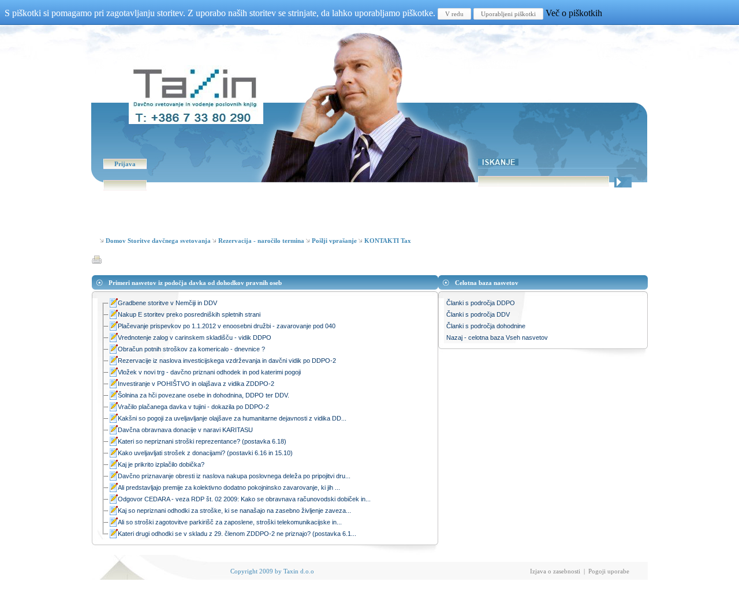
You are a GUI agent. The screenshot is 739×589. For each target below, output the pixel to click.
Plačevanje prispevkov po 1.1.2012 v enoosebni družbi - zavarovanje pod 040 (226, 325)
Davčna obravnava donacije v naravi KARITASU (185, 429)
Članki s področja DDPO (480, 302)
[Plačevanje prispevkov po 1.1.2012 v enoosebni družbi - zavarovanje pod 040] (113, 327)
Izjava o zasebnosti (555, 571)
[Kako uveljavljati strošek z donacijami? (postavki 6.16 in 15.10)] (113, 454)
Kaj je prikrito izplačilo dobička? (161, 464)
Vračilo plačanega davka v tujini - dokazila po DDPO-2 (193, 406)
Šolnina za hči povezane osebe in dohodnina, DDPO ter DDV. (203, 395)
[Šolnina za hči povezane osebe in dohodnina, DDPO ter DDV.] (113, 397)
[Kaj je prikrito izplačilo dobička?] (113, 466)
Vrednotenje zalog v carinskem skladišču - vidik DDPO (194, 337)
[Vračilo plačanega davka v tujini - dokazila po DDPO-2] (113, 408)
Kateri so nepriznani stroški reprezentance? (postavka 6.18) (202, 441)
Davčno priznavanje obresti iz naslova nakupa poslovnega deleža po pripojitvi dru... (234, 475)
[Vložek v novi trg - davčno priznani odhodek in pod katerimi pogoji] (113, 373)
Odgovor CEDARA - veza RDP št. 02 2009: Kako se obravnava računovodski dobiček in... (244, 499)
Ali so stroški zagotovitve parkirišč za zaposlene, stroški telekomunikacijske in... (230, 522)
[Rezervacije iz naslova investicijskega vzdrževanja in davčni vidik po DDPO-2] (113, 362)
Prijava (125, 163)
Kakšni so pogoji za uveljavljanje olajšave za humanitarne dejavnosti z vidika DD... (232, 418)
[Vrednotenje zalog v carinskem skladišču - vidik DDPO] (113, 339)
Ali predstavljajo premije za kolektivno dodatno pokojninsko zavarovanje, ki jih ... (229, 487)
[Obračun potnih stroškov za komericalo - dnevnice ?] (113, 350)
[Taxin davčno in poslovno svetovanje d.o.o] (196, 121)
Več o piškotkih (574, 13)
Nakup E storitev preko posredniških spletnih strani (189, 314)
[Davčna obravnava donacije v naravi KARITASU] (113, 431)
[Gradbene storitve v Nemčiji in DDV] (113, 304)
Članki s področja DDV (478, 314)
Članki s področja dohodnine (485, 325)
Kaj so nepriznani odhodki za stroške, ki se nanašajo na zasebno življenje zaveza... (234, 510)
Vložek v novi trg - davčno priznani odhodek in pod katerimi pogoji (209, 372)
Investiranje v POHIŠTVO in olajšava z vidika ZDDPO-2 (196, 383)
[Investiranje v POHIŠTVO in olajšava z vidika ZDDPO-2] (113, 385)
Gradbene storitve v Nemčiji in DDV (167, 302)
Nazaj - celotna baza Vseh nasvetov (497, 337)
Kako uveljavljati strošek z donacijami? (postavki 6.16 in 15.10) (205, 452)
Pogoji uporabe (608, 571)
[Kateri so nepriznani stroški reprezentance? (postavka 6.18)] (113, 443)
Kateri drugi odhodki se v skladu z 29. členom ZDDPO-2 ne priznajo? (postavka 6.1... (237, 533)
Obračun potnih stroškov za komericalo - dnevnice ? (191, 349)
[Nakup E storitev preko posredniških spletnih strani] (113, 316)
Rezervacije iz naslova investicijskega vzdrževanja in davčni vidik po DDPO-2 (227, 360)
